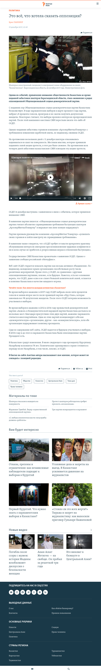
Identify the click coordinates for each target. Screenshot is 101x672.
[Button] (86, 32)
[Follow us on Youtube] (11, 592)
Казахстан (13, 651)
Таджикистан (15, 661)
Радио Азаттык (20, 161)
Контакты (13, 613)
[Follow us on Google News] (39, 592)
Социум (55, 627)
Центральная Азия (17, 632)
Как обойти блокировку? (62, 609)
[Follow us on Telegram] (28, 592)
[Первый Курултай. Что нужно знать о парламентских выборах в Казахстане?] (29, 494)
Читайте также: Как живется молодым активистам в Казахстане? (37, 288)
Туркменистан (58, 651)
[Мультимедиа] (32, 669)
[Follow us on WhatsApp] (34, 592)
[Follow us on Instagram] (17, 592)
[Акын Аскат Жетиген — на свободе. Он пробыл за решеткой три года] (50, 541)
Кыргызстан (14, 656)
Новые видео (18, 530)
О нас (11, 609)
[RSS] (45, 592)
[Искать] (68, 669)
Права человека (59, 632)
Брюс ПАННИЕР (16, 22)
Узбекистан (57, 656)
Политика (14, 11)
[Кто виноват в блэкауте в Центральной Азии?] (79, 541)
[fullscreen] (89, 198)
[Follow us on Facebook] (22, 592)
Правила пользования (61, 613)
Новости (12, 627)
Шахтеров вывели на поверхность (28, 157)
